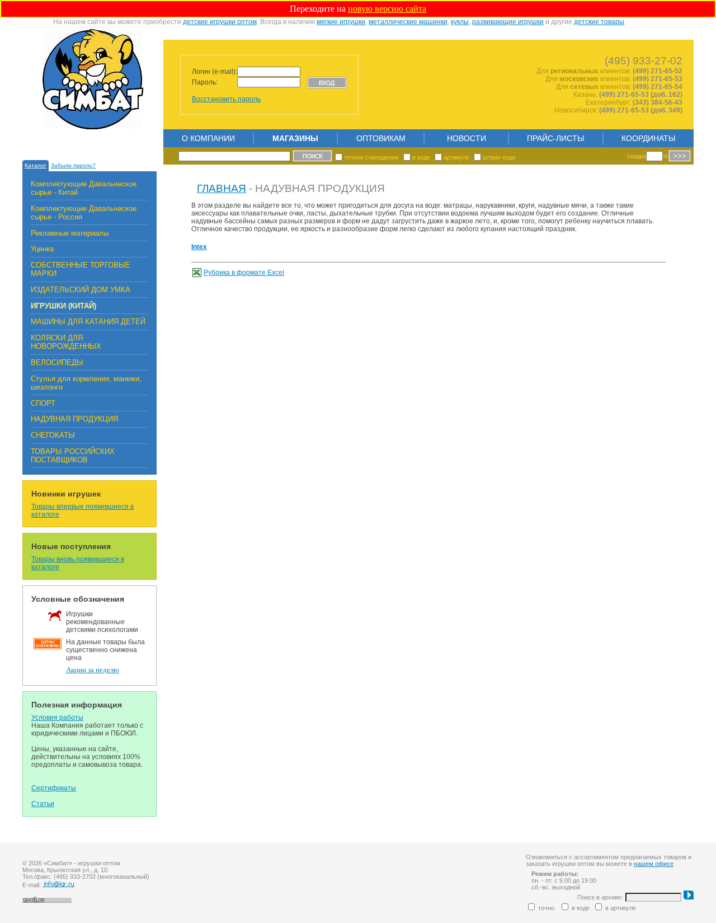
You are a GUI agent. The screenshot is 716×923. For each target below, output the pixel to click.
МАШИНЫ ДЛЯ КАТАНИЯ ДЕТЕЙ (88, 321)
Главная (221, 188)
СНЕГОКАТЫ (53, 435)
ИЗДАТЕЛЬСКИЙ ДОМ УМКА (80, 289)
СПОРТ (43, 403)
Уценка (42, 249)
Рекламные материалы (70, 233)
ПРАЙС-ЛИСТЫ (555, 138)
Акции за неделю (92, 670)
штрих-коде (499, 157)
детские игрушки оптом (220, 22)
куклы (460, 22)
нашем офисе (653, 863)
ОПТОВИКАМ (381, 138)
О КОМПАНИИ (208, 138)
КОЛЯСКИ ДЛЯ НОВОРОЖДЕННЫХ (66, 342)
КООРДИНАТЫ (648, 138)
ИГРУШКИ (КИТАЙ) (63, 306)
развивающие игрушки (508, 22)
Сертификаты (53, 788)
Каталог (35, 165)
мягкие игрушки (341, 22)
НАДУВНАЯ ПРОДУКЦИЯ (74, 419)
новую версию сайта (387, 8)
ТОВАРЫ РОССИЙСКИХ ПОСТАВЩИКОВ (73, 455)
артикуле (456, 157)
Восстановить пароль (226, 99)
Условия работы (57, 717)
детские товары (599, 22)
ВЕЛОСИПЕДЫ (57, 362)
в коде (421, 157)
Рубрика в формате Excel (244, 273)
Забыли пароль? (73, 165)
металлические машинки (408, 22)
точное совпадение (371, 157)
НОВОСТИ (466, 138)
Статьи (42, 804)
